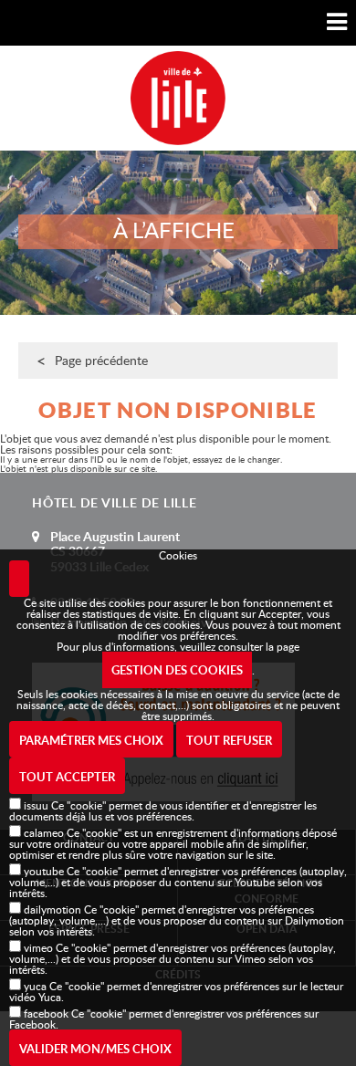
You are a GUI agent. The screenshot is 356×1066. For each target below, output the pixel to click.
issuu (36, 805)
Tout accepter (67, 776)
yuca (35, 985)
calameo (44, 832)
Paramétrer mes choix (91, 740)
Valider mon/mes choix (95, 1048)
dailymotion (52, 909)
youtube (44, 870)
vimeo (38, 947)
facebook (46, 1013)
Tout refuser (229, 740)
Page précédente (101, 360)
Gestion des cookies (177, 670)
